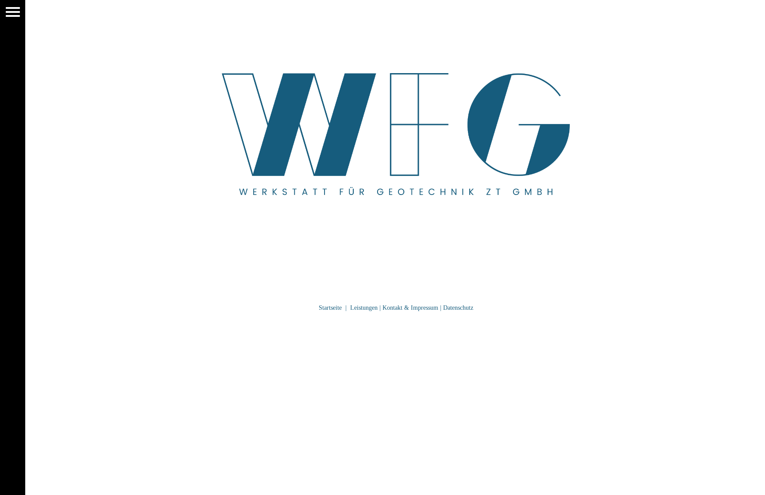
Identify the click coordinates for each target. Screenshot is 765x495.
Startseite (330, 307)
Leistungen (364, 307)
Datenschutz (458, 307)
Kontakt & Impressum (410, 307)
